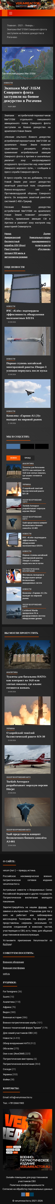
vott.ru (6, 973)
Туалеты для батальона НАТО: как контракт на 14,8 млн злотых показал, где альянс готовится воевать (34, 472)
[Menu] (10, 13)
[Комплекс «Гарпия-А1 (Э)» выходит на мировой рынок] (27, 393)
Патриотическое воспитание (31, 570)
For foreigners (10, 991)
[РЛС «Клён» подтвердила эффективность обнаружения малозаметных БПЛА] (27, 288)
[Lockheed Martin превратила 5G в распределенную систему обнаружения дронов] (13, 612)
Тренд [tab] (27, 458)
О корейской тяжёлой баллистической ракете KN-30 (33, 491)
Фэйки (6, 1079)
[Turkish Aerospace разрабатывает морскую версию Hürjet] (13, 506)
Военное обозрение (13, 962)
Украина (27, 484)
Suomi (6, 996)
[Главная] (4, 13)
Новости (8, 83)
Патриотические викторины (18, 1059)
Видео (6, 1012)
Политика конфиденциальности (27, 1185)
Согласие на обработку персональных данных (27, 1189)
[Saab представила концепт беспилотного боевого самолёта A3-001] (13, 522)
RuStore (7, 944)
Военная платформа (14, 968)
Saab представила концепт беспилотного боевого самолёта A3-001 (35, 525)
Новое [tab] (13, 458)
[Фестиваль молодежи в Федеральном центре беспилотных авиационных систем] (13, 576)
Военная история (12, 1017)
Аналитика (28, 464)
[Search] (50, 13)
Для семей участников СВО (18, 1033)
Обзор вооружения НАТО (32, 501)
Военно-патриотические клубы (19, 1022)
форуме (42, 907)
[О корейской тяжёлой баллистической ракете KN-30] (13, 489)
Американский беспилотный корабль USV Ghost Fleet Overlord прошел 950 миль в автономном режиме (16, 245)
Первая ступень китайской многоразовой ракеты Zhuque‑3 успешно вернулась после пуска (26, 367)
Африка (7, 1007)
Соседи (7, 1069)
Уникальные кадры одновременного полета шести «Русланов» (40, 241)
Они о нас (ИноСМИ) (14, 1053)
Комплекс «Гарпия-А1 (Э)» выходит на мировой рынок (35, 596)
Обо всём (8, 1048)
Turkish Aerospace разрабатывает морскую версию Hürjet (34, 508)
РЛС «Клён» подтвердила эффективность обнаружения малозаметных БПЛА (25, 314)
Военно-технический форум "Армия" (22, 1027)
